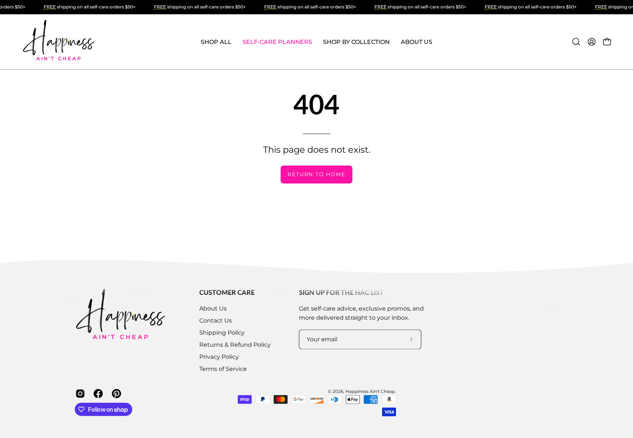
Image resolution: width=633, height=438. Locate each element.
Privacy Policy (219, 356)
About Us (213, 308)
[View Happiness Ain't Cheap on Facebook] (97, 393)
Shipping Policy (222, 332)
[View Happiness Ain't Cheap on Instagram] (79, 393)
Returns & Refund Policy (235, 344)
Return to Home (316, 174)
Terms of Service (223, 368)
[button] (216, 41)
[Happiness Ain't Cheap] (58, 42)
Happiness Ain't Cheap (370, 391)
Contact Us (215, 320)
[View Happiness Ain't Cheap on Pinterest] (115, 393)
